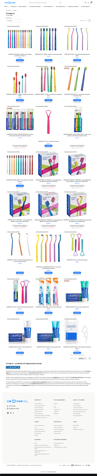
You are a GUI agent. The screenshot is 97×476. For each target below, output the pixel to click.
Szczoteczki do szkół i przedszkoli (42, 415)
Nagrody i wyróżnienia (78, 429)
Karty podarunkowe (58, 427)
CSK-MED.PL (8, 10)
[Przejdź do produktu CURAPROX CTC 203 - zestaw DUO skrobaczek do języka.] (20, 292)
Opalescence (57, 409)
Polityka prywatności (58, 443)
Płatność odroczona (39, 429)
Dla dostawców (38, 433)
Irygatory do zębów (39, 409)
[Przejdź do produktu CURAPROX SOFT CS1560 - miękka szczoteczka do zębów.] (49, 39)
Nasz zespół (76, 425)
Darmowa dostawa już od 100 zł (80, 409)
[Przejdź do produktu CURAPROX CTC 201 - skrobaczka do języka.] (49, 122)
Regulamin (56, 445)
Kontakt (36, 435)
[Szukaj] (60, 2)
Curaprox (56, 413)
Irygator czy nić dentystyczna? (41, 445)
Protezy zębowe (38, 411)
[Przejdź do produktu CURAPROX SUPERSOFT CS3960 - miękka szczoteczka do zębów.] (20, 79)
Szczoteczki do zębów (40, 405)
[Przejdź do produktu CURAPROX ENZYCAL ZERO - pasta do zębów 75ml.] (49, 332)
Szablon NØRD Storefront (35, 465)
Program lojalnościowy (59, 429)
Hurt (36, 427)
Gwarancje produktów (40, 431)
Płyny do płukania (39, 407)
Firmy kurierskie (76, 413)
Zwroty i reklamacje (39, 425)
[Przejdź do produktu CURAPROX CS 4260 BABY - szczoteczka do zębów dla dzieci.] (49, 292)
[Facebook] (8, 413)
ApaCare (56, 411)
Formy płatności (77, 405)
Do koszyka (20, 60)
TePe (55, 407)
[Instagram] (11, 413)
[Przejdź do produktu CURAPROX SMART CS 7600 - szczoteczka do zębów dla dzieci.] (49, 79)
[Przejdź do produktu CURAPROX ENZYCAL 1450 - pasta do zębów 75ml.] (77, 292)
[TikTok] (13, 413)
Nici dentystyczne (39, 413)
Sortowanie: (9, 18)
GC (54, 405)
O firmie (75, 427)
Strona (81, 20)
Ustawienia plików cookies (60, 447)
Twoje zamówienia (58, 425)
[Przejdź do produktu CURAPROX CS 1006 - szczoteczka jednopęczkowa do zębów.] (77, 39)
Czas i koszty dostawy (78, 407)
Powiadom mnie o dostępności (20, 145)
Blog (36, 443)
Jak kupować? (76, 403)
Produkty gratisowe (77, 415)
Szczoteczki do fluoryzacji (41, 417)
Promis (55, 403)
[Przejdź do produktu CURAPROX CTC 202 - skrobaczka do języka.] (77, 245)
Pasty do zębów (38, 403)
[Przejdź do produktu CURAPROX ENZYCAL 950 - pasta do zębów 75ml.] (20, 332)
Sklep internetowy (48, 471)
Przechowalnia (57, 433)
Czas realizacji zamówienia (79, 411)
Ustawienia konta (58, 431)
